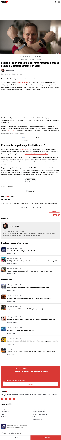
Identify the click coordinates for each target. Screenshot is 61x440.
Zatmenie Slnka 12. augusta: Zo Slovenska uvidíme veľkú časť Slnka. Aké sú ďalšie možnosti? (31, 352)
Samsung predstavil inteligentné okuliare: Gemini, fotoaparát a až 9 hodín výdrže (28, 287)
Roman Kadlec (10, 70)
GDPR (33, 416)
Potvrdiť (30, 384)
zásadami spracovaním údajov (18, 380)
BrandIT (3, 414)
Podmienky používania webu (39, 411)
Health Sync (11, 131)
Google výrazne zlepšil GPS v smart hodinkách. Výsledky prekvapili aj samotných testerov (30, 309)
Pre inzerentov (5, 411)
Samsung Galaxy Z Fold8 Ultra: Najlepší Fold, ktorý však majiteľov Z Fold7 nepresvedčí (29, 271)
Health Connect (24, 149)
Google (7, 196)
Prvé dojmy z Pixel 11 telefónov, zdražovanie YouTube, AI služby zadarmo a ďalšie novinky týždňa (32, 261)
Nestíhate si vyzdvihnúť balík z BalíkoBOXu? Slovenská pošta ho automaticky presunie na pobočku (32, 341)
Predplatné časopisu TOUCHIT (39, 409)
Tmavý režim (4, 404)
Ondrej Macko (11, 253)
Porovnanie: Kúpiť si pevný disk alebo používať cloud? (21, 330)
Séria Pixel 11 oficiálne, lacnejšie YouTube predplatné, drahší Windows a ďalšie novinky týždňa (31, 319)
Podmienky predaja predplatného (40, 414)
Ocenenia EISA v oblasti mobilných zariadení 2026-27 (21, 251)
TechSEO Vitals (18, 433)
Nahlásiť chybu (53, 211)
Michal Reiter (11, 333)
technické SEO (5, 433)
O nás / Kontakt (5, 409)
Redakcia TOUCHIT (12, 263)
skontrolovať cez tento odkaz (36, 154)
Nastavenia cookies (37, 419)
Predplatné (4, 417)
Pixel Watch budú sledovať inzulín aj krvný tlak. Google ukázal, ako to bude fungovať (29, 298)
